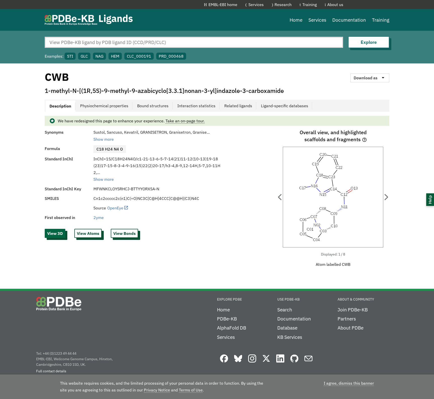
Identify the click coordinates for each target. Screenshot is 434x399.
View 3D (55, 233)
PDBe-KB (227, 319)
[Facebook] (224, 362)
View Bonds (124, 233)
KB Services (289, 337)
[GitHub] (294, 362)
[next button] (386, 197)
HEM (115, 56)
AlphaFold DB (231, 328)
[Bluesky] (238, 362)
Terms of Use (191, 389)
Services (256, 4)
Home (296, 20)
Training (309, 4)
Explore (369, 42)
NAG (99, 56)
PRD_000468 (171, 56)
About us (335, 4)
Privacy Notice (157, 389)
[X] (266, 362)
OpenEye (115, 207)
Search (284, 310)
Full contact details (51, 371)
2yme (98, 217)
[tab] (60, 106)
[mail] (308, 362)
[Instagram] (252, 362)
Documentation (349, 20)
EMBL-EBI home (222, 4)
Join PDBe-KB (353, 310)
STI (70, 56)
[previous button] (280, 197)
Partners (347, 319)
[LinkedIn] (280, 362)
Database (287, 328)
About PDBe (350, 328)
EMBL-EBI (375, 4)
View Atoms (88, 233)
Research (283, 4)
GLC (84, 56)
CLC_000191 (139, 56)
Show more (103, 139)
